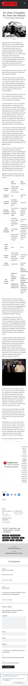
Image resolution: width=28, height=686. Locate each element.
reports (15, 323)
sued (15, 61)
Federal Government (8, 530)
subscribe (24, 480)
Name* (4, 631)
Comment (4, 615)
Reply (11, 580)
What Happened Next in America (14, 553)
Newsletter (17, 530)
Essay (18, 528)
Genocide (6, 540)
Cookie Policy (7, 680)
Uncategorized (7, 531)
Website (4, 644)
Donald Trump (13, 528)
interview (4, 347)
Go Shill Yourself (18, 511)
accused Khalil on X (20, 306)
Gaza (22, 537)
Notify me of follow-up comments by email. (13, 657)
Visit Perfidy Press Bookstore (11, 466)
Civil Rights (6, 535)
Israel (12, 540)
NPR (3, 173)
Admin (12, 18)
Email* (3, 638)
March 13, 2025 (20, 18)
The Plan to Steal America (14, 548)
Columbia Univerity (15, 535)
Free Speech (15, 537)
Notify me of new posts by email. (10, 663)
